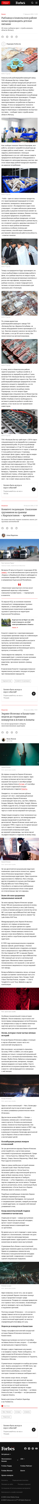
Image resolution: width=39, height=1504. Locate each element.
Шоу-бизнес (6, 1412)
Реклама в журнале (24, 1484)
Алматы (24, 789)
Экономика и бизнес (6, 1460)
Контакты (4, 1480)
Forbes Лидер (6, 1466)
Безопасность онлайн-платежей (11, 1492)
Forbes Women (6, 1471)
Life (21, 1459)
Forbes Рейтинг (26, 1466)
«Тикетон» (6, 1417)
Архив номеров (7, 1475)
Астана (17, 1412)
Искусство (4, 710)
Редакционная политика (20, 1480)
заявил (4, 572)
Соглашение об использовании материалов (15, 1488)
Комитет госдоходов (22, 681)
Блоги (22, 1471)
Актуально (4, 505)
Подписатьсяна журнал (6, 3)
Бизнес (3, 14)
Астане (21, 784)
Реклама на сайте (7, 1484)
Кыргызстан (6, 681)
